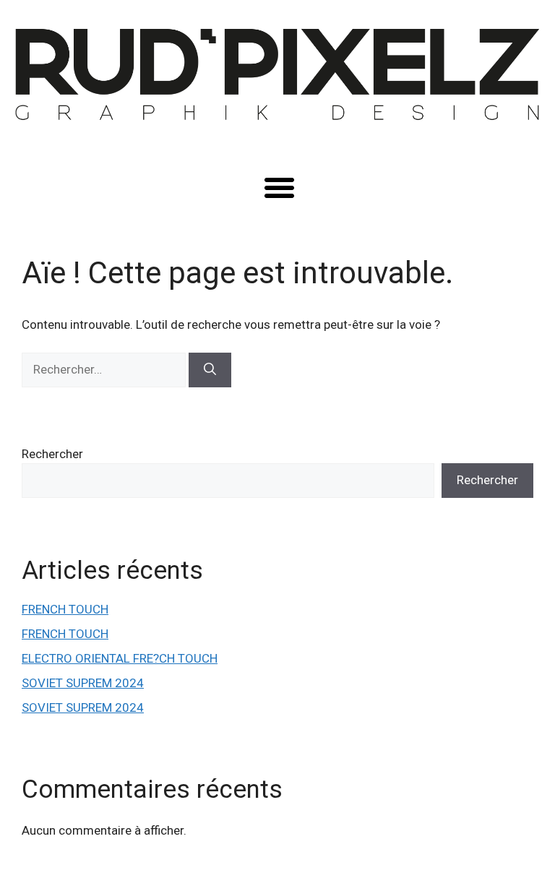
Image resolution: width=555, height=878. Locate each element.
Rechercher (52, 454)
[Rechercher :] (105, 369)
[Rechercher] (210, 370)
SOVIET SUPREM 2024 (83, 683)
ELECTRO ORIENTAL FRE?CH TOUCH (120, 658)
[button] (279, 187)
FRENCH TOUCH (65, 609)
